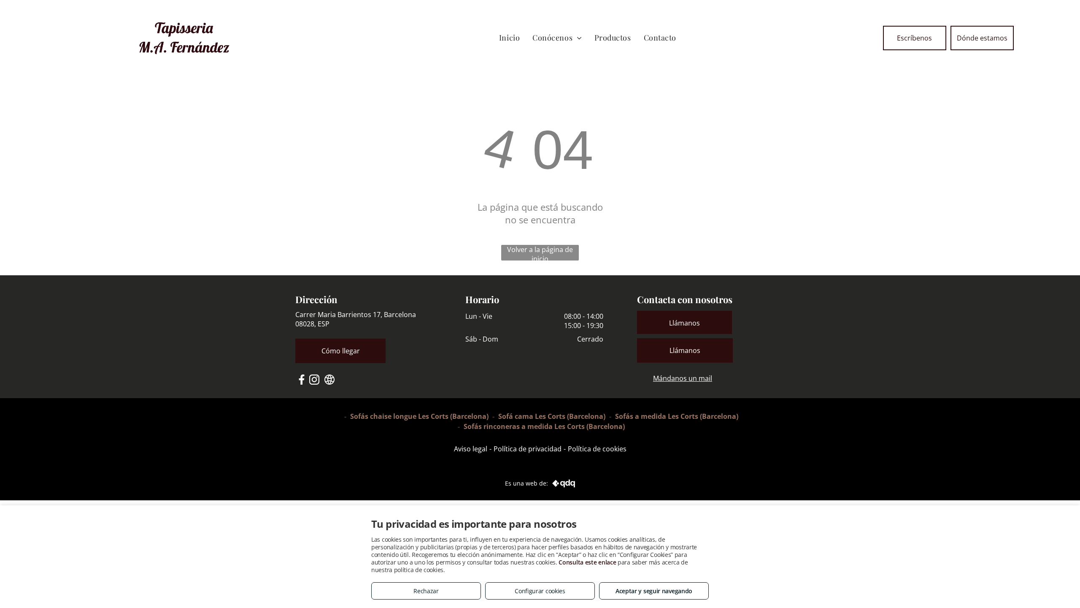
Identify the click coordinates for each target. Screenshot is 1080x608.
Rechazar (426, 591)
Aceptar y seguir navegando (654, 591)
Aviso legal (470, 448)
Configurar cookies (540, 591)
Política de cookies (597, 448)
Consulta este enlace (587, 562)
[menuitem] (509, 37)
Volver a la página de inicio (540, 253)
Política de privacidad (528, 448)
